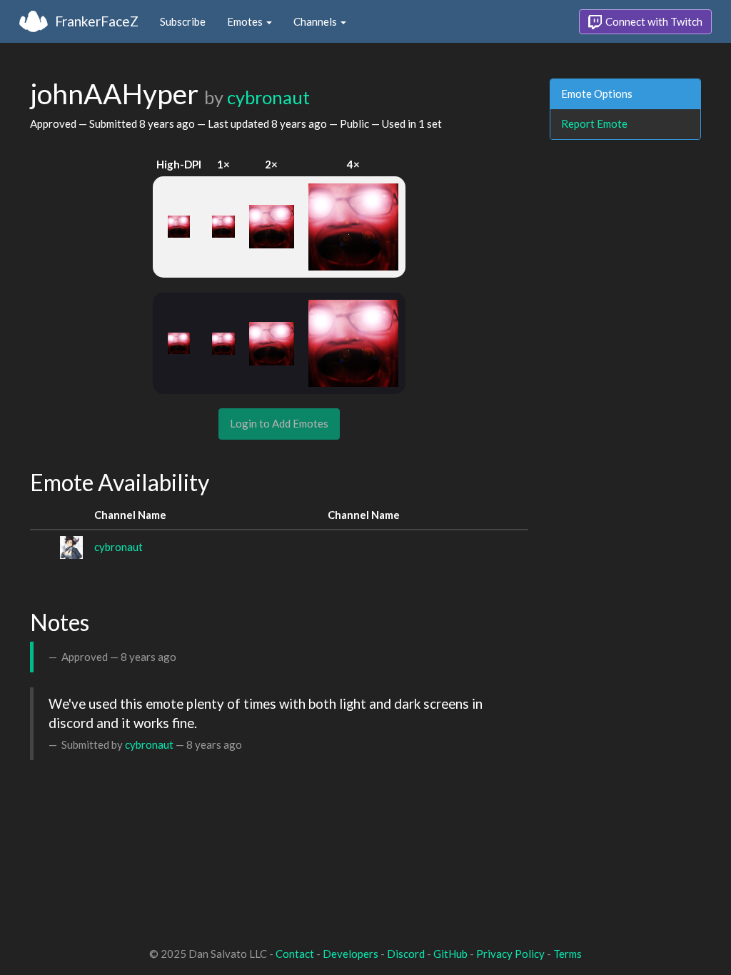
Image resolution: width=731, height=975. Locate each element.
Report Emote (594, 123)
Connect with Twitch (652, 21)
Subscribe (183, 21)
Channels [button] (316, 21)
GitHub (450, 953)
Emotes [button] (246, 21)
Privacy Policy (510, 953)
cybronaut (268, 97)
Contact (295, 953)
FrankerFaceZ (96, 21)
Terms (567, 953)
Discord (406, 953)
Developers (350, 953)
